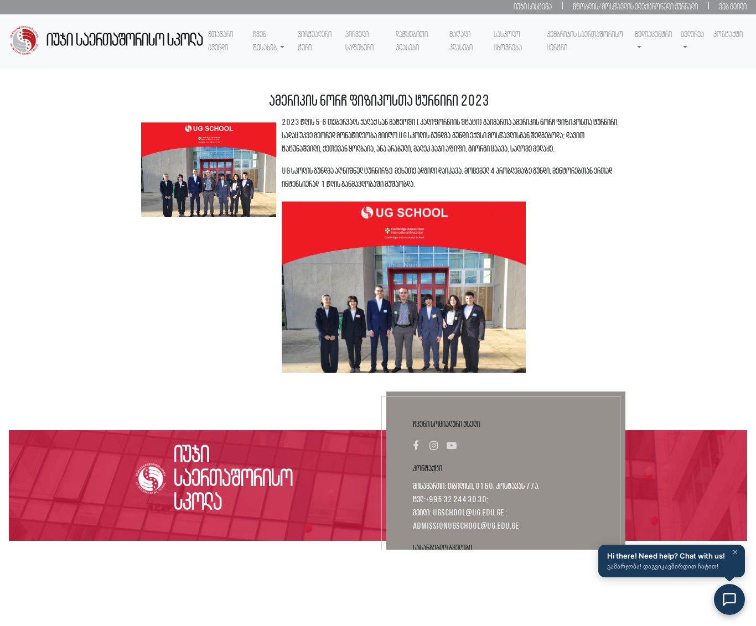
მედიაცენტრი (653, 34)
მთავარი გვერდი (220, 41)
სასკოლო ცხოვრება (508, 41)
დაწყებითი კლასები (412, 41)
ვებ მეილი (733, 7)
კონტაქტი (728, 34)
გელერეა (692, 34)
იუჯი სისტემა (533, 7)
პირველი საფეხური (359, 41)
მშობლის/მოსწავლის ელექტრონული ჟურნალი (635, 7)
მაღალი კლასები (461, 41)
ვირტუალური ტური (315, 41)
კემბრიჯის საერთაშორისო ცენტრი (585, 41)
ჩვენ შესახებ (265, 41)
